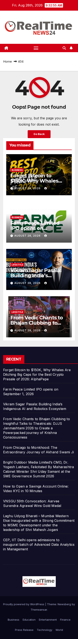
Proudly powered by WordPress (24, 604)
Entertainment (48, 619)
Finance (65, 619)
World (59, 629)
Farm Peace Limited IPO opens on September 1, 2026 (34, 228)
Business (17, 170)
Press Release (24, 629)
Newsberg (64, 604)
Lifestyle (17, 264)
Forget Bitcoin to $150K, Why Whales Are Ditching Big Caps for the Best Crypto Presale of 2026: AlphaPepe (37, 374)
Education (29, 619)
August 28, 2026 (27, 188)
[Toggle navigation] (36, 48)
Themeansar (39, 609)
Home (7, 61)
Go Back (39, 134)
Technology (44, 629)
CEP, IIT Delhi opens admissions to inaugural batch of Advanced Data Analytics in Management (38, 544)
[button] (64, 48)
